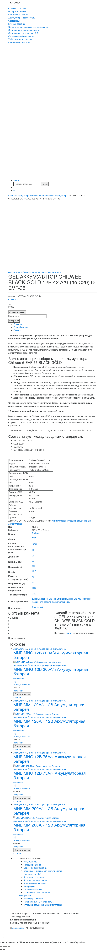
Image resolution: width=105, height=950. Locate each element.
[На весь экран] (4, 946)
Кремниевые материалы (35, 880)
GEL (34, 593)
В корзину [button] (18, 690)
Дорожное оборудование (36, 867)
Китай (35, 543)
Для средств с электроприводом (55, 601)
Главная (12, 195)
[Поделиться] (6, 946)
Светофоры (14, 20)
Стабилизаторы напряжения (37, 892)
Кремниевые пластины (19, 42)
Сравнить (13, 299)
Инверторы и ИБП (17, 11)
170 (33, 565)
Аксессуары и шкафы (34, 898)
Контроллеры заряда (18, 14)
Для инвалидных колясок (61, 598)
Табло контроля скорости (20, 39)
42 (33, 576)
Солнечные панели (17, 8)
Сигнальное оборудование (21, 36)
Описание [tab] (18, 324)
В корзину (14, 320)
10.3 (34, 571)
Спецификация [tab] (20, 327)
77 (33, 560)
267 (33, 555)
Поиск (45, 183)
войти (68, 632)
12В (34, 587)
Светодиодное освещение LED (23, 33)
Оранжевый (37, 606)
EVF (34, 538)
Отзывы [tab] (17, 330)
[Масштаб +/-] (1, 946)
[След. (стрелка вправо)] (4, 949)
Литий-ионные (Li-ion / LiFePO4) (39, 901)
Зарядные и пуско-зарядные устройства (43, 870)
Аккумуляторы (23, 195)
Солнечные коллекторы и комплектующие (28, 26)
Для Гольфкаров (40, 598)
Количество (13, 316)
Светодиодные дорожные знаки (23, 29)
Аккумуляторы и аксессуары (21, 17)
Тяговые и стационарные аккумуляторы (49, 195)
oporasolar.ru (18, 927)
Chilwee (36, 533)
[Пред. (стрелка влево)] (1, 949)
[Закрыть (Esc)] (9, 946)
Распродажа (29, 886)
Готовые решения (16, 23)
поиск (16, 180)
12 (33, 549)
